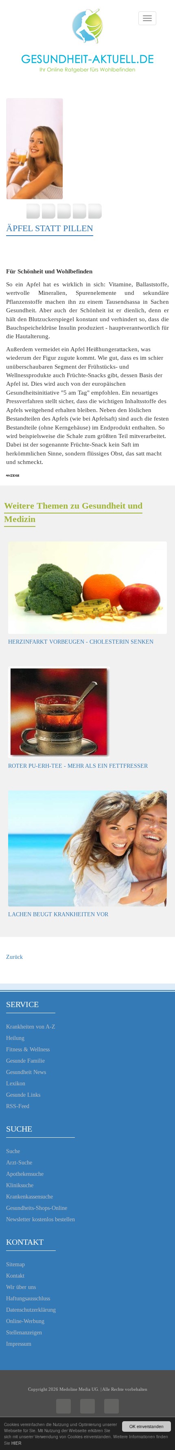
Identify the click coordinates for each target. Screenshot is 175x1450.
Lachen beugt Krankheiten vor (58, 914)
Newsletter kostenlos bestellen (40, 1219)
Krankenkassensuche (29, 1197)
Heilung (15, 1038)
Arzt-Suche (19, 1163)
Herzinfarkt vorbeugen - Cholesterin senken (80, 642)
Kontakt (15, 1276)
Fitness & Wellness (28, 1049)
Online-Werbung (25, 1321)
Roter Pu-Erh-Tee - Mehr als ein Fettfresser (78, 766)
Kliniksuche (19, 1185)
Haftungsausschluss (28, 1298)
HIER (16, 1443)
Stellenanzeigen (24, 1333)
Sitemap (15, 1264)
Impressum (18, 1344)
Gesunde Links (23, 1095)
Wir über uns (21, 1287)
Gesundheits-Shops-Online (36, 1208)
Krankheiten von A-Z (30, 1027)
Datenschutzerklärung (31, 1310)
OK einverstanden (146, 1426)
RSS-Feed (17, 1106)
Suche (13, 1151)
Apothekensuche (25, 1174)
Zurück (14, 957)
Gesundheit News (26, 1072)
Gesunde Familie (25, 1061)
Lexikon (15, 1084)
